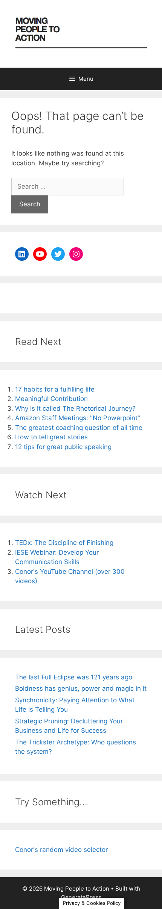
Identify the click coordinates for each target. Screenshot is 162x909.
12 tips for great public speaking (63, 447)
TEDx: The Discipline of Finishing (64, 542)
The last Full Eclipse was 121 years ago (73, 677)
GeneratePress (81, 897)
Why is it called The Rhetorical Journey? (75, 408)
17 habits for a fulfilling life (55, 389)
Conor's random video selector (61, 849)
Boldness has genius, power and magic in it (81, 688)
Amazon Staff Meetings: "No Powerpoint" (77, 418)
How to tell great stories (51, 437)
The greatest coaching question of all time (78, 427)
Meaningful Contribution (51, 398)
